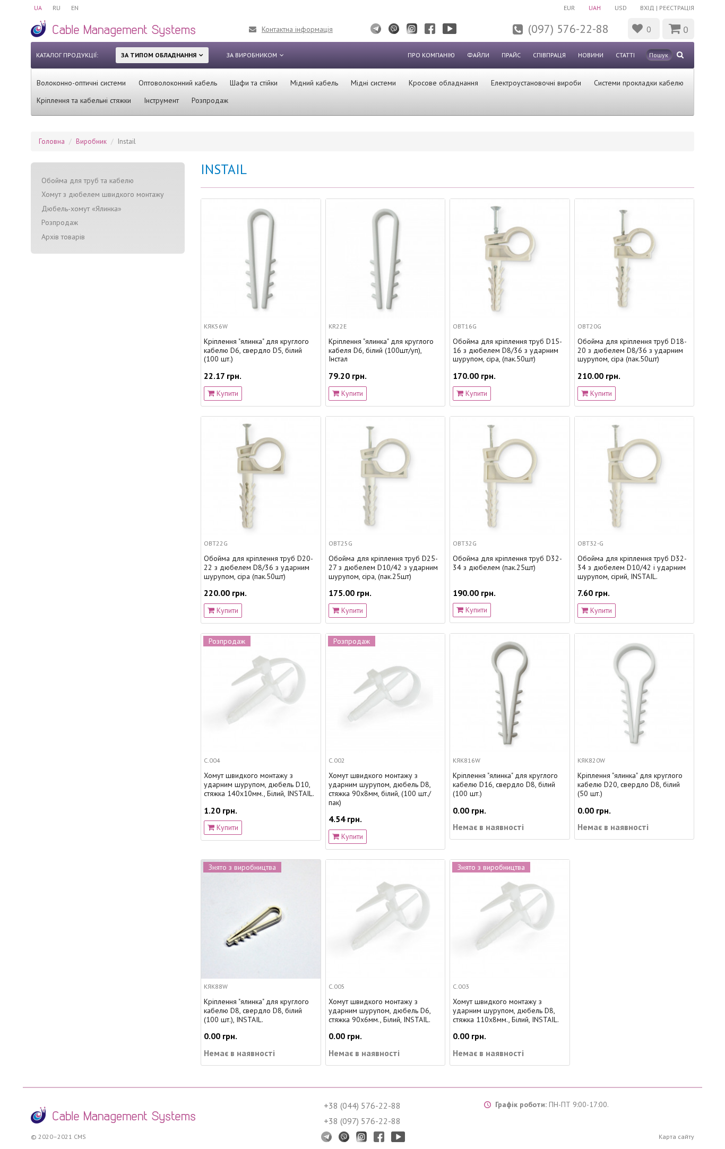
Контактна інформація (297, 29)
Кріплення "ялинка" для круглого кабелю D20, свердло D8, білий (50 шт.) (630, 784)
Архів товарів (63, 236)
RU (57, 8)
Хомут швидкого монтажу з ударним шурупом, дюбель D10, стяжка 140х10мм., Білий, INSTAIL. (259, 784)
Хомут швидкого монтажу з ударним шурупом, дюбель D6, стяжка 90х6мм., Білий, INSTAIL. (379, 1010)
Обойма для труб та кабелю (87, 180)
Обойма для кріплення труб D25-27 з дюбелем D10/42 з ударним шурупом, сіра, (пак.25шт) (383, 567)
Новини (590, 55)
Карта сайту (676, 1137)
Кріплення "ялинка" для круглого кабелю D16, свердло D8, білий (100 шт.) (505, 784)
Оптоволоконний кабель (178, 83)
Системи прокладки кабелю (639, 83)
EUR (569, 8)
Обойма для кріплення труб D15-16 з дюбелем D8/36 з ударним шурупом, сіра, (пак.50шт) (507, 350)
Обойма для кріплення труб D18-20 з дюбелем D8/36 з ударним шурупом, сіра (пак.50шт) (632, 350)
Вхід (647, 8)
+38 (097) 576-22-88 (362, 1121)
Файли (478, 55)
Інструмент (161, 100)
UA (38, 8)
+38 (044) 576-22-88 (362, 1105)
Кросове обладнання (443, 83)
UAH (595, 8)
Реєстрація (676, 8)
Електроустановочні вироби (536, 83)
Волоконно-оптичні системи (81, 83)
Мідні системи (373, 83)
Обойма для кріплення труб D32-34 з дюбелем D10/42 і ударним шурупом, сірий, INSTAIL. (632, 567)
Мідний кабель (314, 83)
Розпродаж (210, 100)
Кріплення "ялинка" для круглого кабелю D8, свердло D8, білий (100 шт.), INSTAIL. (256, 1010)
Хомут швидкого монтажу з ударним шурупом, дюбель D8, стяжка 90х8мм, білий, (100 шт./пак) (380, 789)
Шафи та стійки (254, 83)
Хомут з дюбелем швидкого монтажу (102, 194)
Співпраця (549, 55)
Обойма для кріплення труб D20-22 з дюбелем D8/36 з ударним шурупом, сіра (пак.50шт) (258, 567)
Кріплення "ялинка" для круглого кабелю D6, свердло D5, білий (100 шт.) (256, 350)
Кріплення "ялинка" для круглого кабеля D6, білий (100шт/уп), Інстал (381, 350)
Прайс (511, 55)
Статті (625, 55)
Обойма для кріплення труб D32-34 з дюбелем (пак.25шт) (507, 563)
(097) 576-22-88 (568, 28)
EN (75, 8)
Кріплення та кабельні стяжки (84, 100)
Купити (226, 393)
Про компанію (431, 55)
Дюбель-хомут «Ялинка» (81, 208)
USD (621, 8)
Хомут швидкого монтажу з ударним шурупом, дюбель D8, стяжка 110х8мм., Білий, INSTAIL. (506, 1010)
